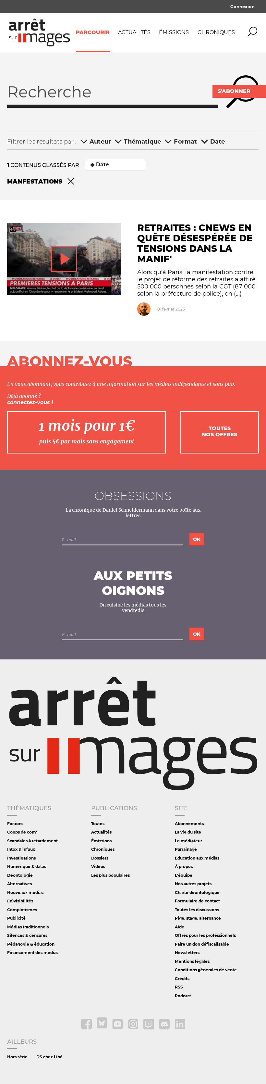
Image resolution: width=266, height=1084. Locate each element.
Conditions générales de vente (206, 969)
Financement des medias (32, 952)
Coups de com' (22, 832)
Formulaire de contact (197, 901)
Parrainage (186, 849)
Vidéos (98, 866)
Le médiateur (188, 840)
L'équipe (183, 875)
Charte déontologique (197, 892)
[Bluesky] (102, 1028)
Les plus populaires (110, 875)
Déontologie (20, 875)
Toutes (97, 823)
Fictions (15, 823)
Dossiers (99, 858)
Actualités (134, 32)
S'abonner (234, 91)
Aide (179, 927)
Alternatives (19, 883)
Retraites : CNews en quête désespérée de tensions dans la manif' (195, 243)
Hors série (17, 1056)
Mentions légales (192, 961)
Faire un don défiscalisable (202, 944)
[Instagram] (133, 1028)
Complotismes (22, 909)
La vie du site (188, 832)
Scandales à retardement (32, 840)
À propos (184, 866)
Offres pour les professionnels (205, 935)
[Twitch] (149, 1028)
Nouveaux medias (25, 892)
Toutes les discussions (197, 909)
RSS (179, 987)
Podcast (183, 995)
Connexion (242, 6)
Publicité (16, 918)
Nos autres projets (193, 883)
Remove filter (70, 181)
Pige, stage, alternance (198, 918)
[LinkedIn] (180, 1028)
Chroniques (216, 32)
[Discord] (165, 1028)
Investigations (21, 858)
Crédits (182, 978)
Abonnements (189, 823)
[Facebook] (87, 1028)
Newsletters (187, 952)
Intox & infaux (21, 849)
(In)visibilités (20, 901)
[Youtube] (118, 1028)
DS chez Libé (49, 1056)
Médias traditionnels (28, 927)
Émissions (174, 32)
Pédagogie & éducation (30, 944)
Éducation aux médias (197, 858)
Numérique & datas (26, 866)
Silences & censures (27, 935)
